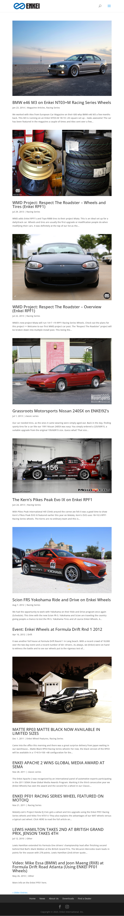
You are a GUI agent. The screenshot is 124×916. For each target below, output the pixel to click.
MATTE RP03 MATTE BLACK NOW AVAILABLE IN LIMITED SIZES (56, 731)
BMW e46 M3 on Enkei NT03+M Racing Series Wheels (61, 102)
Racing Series (53, 107)
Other (29, 838)
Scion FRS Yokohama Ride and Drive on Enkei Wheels (61, 599)
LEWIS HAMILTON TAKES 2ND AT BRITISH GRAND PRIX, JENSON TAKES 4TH (58, 831)
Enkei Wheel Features (37, 738)
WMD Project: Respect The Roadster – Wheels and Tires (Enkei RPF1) (59, 204)
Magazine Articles (36, 107)
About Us (54, 898)
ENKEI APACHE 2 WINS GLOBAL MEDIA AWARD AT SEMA (58, 764)
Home (32, 898)
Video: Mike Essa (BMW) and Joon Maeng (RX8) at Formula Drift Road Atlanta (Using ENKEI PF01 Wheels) (58, 866)
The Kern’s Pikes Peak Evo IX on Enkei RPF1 (52, 499)
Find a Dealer (84, 898)
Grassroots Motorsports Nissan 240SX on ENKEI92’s (60, 411)
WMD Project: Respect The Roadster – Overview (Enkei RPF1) (56, 308)
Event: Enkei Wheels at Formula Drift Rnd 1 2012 (57, 629)
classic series (32, 416)
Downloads (68, 898)
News (42, 898)
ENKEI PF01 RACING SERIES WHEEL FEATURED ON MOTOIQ (58, 798)
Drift (30, 634)
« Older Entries (20, 892)
